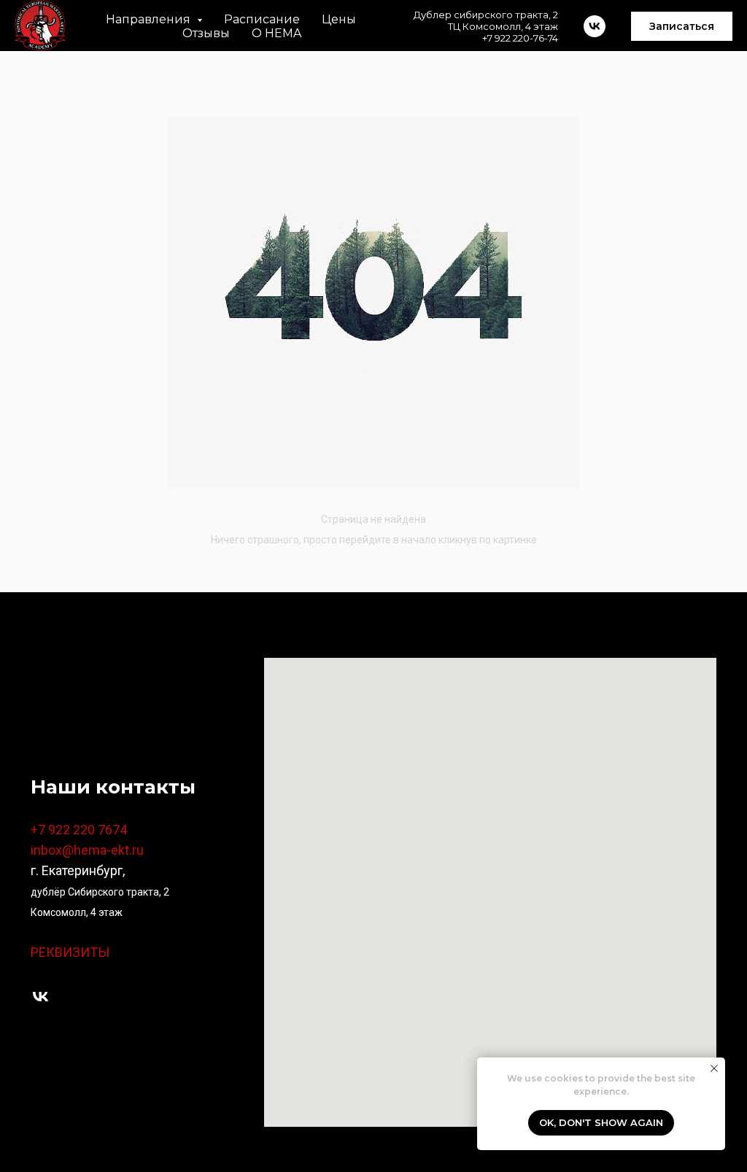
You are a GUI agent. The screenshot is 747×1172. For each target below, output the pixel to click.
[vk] (40, 996)
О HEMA (276, 33)
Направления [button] (149, 19)
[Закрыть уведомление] (714, 1068)
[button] (681, 26)
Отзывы (206, 33)
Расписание (262, 19)
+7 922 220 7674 (79, 829)
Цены (339, 19)
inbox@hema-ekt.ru (87, 850)
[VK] (594, 26)
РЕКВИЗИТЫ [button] (70, 952)
